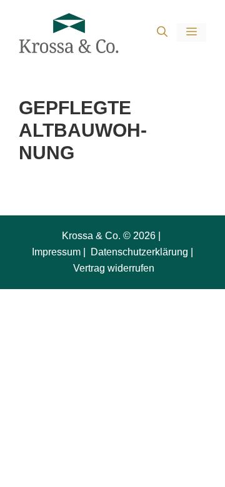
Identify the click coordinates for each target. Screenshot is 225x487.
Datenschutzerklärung (138, 252)
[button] (162, 32)
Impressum (56, 252)
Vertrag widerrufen (113, 268)
